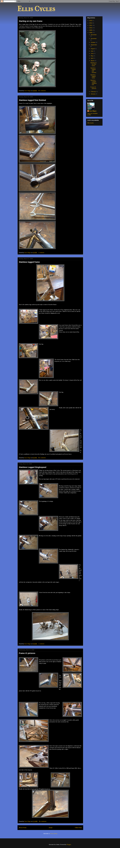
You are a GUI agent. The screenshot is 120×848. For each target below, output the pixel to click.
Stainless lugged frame (29, 262)
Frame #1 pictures (27, 653)
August (93, 48)
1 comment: (41, 252)
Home (50, 827)
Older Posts (78, 827)
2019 (91, 20)
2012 (91, 23)
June (92, 53)
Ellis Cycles (36, 9)
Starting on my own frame (30, 21)
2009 (91, 30)
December (94, 34)
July (92, 51)
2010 (91, 27)
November (94, 38)
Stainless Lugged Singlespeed (32, 467)
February (93, 91)
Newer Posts (22, 827)
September (94, 44)
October (93, 42)
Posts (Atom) (53, 833)
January (93, 94)
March (93, 60)
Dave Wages (92, 111)
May (92, 55)
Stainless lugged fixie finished (32, 100)
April (92, 58)
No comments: (42, 90)
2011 (90, 25)
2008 (91, 32)
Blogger (69, 844)
